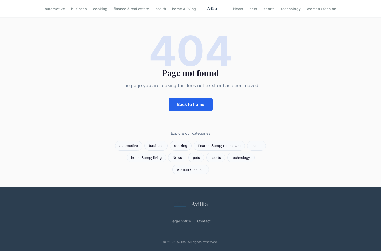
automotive (55, 8)
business (79, 8)
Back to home (190, 104)
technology (291, 8)
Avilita (200, 203)
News (238, 8)
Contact (204, 221)
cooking (100, 8)
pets (253, 8)
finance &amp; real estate (219, 146)
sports (269, 8)
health (160, 8)
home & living (184, 8)
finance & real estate (131, 8)
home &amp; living (146, 157)
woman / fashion (321, 8)
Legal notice (180, 221)
